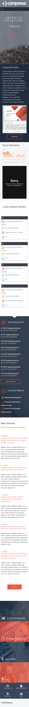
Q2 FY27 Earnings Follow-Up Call (10, 347)
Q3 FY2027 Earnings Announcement (10, 354)
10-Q (6, 258)
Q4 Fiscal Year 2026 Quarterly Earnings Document (12, 223)
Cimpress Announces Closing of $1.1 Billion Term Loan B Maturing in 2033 (13, 527)
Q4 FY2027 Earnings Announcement (10, 367)
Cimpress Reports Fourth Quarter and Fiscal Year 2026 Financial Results (13, 468)
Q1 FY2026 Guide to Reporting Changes (14, 300)
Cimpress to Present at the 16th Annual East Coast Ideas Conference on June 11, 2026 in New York (14, 555)
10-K (6, 237)
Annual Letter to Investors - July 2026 (13, 232)
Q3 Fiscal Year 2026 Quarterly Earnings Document (12, 248)
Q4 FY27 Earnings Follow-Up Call (10, 373)
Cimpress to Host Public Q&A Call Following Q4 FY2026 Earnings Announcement (12, 499)
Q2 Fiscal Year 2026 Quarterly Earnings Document (12, 270)
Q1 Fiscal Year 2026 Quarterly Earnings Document (12, 291)
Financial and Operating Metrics (12, 228)
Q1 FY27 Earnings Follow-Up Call (10, 335)
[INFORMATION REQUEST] (14, 631)
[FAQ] (14, 672)
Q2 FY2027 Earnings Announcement (10, 341)
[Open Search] (2, 9)
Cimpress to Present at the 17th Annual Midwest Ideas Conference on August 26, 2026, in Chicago (14, 440)
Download (14, 136)
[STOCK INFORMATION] (14, 611)
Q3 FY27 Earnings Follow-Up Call (10, 360)
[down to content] (15, 36)
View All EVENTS (10, 382)
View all (14, 587)
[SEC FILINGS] (14, 652)
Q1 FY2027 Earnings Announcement (10, 328)
